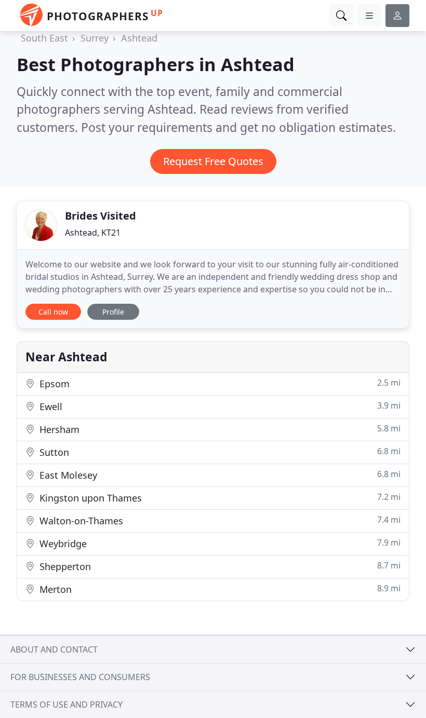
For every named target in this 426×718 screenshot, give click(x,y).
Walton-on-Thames (219, 520)
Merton (219, 588)
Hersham (219, 429)
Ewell (219, 406)
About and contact (54, 649)
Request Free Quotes (213, 161)
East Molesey (219, 474)
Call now (53, 312)
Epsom (219, 383)
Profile (113, 312)
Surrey (95, 38)
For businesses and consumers (80, 677)
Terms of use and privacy (66, 704)
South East (44, 38)
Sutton (219, 451)
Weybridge (219, 543)
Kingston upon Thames (219, 497)
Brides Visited (100, 216)
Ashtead (139, 38)
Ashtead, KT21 (93, 232)
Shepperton (219, 566)
